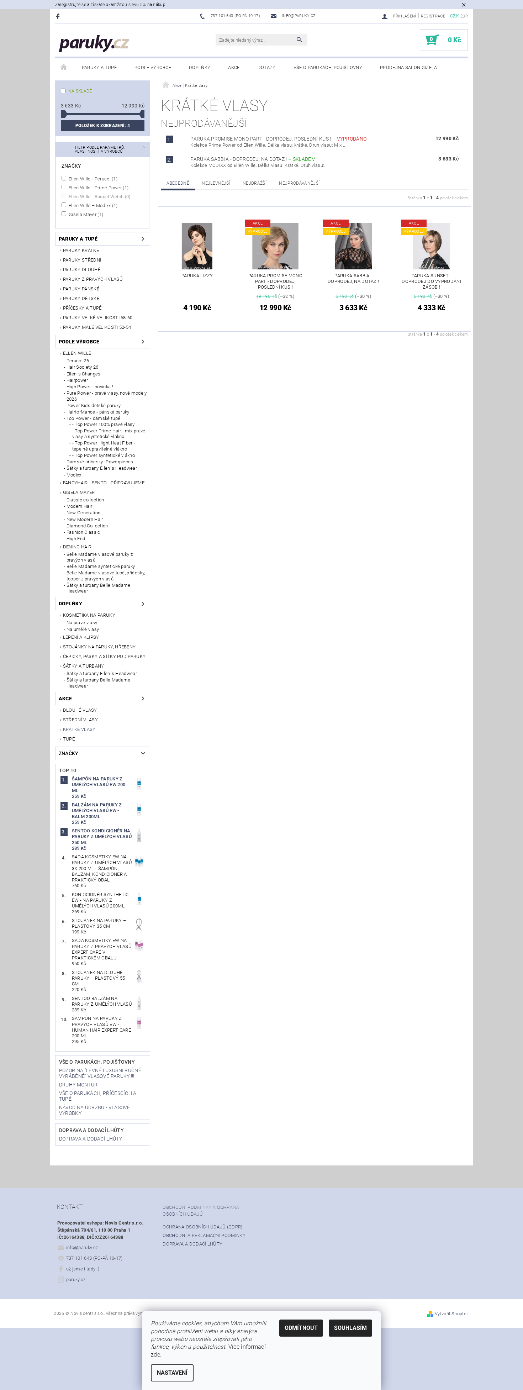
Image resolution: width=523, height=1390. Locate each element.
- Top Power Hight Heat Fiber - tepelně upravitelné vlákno (104, 445)
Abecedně (178, 183)
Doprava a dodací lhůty (91, 1130)
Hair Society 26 (83, 367)
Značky (69, 753)
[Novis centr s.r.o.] (94, 44)
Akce (233, 67)
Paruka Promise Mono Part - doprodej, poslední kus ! (278, 139)
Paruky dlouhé (81, 269)
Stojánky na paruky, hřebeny (99, 646)
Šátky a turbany (83, 666)
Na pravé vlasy (82, 622)
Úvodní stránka (64, 67)
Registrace (433, 16)
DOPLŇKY (199, 67)
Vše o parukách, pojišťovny (328, 67)
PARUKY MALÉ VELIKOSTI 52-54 (97, 327)
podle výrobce (152, 67)
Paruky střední (82, 260)
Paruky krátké (81, 250)
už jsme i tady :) (82, 1268)
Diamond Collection (87, 525)
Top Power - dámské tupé (93, 418)
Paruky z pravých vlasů (93, 279)
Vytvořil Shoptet (451, 1313)
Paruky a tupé (99, 67)
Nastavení (172, 1372)
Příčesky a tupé (82, 308)
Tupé (69, 739)
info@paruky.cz (82, 1247)
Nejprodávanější (299, 183)
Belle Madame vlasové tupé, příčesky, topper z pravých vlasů (106, 575)
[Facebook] (59, 16)
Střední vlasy (80, 719)
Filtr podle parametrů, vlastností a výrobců (100, 149)
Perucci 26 (78, 360)
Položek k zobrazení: (102, 125)
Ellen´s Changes (84, 374)
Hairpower (77, 380)
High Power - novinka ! (90, 386)
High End (76, 538)
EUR (464, 16)
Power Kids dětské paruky (94, 405)
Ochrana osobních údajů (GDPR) (202, 1227)
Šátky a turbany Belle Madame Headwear (99, 588)
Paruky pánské (81, 288)
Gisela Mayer (85, 214)
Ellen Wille (77, 353)
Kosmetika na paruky (89, 615)
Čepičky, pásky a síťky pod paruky (104, 656)
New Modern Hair (85, 519)
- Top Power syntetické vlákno (103, 455)
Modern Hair (80, 506)
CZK (454, 16)
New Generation (83, 512)
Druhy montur (78, 1085)
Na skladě (80, 91)
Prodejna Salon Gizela (408, 67)
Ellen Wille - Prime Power (98, 187)
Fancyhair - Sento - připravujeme (103, 482)
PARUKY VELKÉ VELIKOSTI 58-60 (98, 317)
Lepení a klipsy (81, 637)
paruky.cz (76, 1279)
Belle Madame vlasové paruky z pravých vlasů (100, 557)
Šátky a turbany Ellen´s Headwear (102, 468)
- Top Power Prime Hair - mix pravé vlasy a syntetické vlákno (109, 433)
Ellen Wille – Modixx (93, 205)
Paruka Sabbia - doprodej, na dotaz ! (253, 159)
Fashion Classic (83, 532)
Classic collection (85, 499)
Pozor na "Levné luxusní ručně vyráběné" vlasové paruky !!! (100, 1073)
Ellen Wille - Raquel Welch (99, 196)
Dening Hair (77, 546)
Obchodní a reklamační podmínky (204, 1235)
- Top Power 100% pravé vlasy (103, 424)
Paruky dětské (81, 298)
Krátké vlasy (79, 729)
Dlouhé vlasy (80, 710)
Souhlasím (350, 1328)
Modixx (74, 475)
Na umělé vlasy (83, 629)
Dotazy (267, 67)
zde (155, 1354)
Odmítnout (301, 1328)
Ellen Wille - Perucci (92, 178)
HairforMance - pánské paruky (98, 412)
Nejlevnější (216, 183)
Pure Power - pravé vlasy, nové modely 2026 (107, 395)
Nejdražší (254, 183)
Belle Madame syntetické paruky (101, 566)
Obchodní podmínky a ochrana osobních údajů (201, 1211)
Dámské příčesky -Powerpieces (100, 461)
